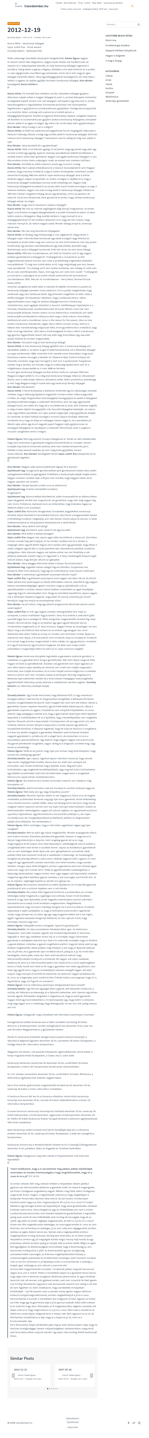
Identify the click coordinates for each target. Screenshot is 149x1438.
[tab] (47, 1388)
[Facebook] (128, 1423)
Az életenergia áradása (118, 45)
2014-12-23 (20, 1369)
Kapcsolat (113, 9)
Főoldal (59, 3)
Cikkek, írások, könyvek (71, 9)
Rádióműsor (13, 23)
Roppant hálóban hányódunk (121, 50)
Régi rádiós (97, 3)
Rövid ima (111, 40)
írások (109, 84)
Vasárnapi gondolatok (113, 3)
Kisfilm (87, 3)
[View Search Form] (132, 6)
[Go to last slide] (13, 1375)
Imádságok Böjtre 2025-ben (95, 9)
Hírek (80, 3)
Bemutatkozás (70, 3)
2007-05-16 (64, 1369)
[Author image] (15, 1375)
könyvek (110, 92)
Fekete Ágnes (15, 37)
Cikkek (109, 76)
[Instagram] (139, 1423)
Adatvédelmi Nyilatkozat (72, 1420)
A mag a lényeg (114, 60)
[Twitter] (134, 1423)
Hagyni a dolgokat (115, 55)
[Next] (91, 1375)
